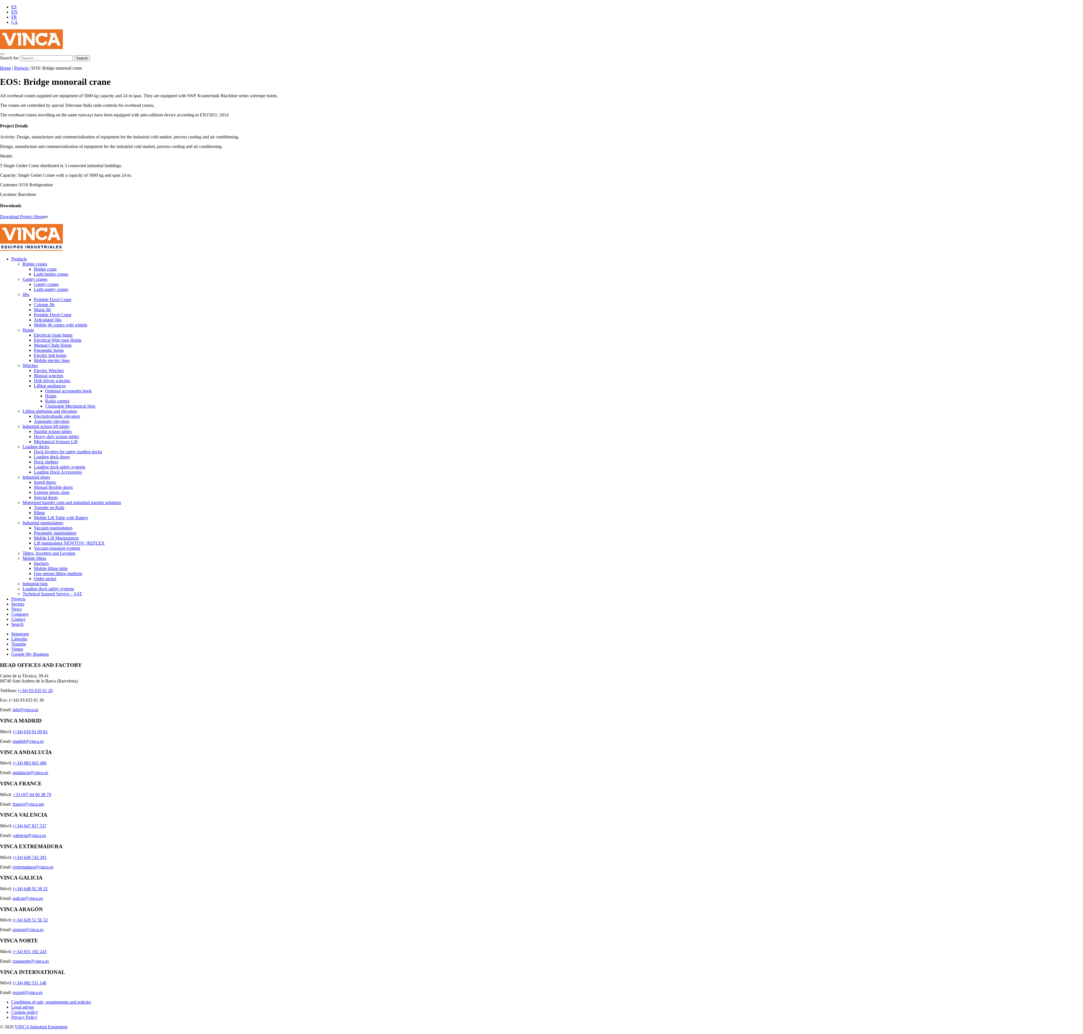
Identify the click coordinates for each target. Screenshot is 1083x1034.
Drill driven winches (52, 380)
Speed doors (45, 482)
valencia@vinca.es (29, 835)
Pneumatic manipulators (55, 533)
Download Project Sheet (21, 216)
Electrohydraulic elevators (57, 416)
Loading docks (36, 446)
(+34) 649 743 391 (30, 857)
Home (5, 68)
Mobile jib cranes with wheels (60, 324)
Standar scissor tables (53, 431)
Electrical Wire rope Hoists (58, 340)
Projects (21, 68)
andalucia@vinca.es (30, 772)
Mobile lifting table (51, 568)
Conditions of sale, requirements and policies (51, 1002)
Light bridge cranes (51, 274)
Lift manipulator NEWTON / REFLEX (69, 543)
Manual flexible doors (53, 487)
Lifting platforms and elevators (50, 411)
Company (20, 614)
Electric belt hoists (50, 355)
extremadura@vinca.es (33, 867)
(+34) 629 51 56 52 (30, 920)
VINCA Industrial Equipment (41, 1026)
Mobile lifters (34, 558)
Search (17, 624)
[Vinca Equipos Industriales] (31, 47)
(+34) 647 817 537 (30, 825)
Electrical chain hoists (53, 335)
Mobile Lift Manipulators (56, 538)
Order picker (45, 578)
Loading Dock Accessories (58, 472)
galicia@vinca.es (28, 898)
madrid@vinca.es (28, 741)
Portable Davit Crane (52, 299)
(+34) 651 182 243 (30, 951)
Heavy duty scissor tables (56, 436)
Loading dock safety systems (59, 467)
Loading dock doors (52, 456)
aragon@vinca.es (28, 929)
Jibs (26, 294)
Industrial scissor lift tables (46, 426)
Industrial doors (36, 477)
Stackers (41, 563)
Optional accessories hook (68, 390)
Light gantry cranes (51, 289)
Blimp (39, 512)
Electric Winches (49, 370)
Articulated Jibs (47, 319)
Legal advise (22, 1007)
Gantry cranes (35, 279)
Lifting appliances (50, 385)
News (16, 609)
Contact (18, 619)
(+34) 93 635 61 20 (35, 690)
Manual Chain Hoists (53, 345)
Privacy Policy (24, 1017)
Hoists (28, 330)
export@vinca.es (28, 992)
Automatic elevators (51, 421)
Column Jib (44, 304)
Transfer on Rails (49, 507)
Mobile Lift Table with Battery (61, 517)
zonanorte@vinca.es (31, 961)
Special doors (46, 497)
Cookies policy (24, 1012)
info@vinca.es (25, 709)
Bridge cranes (35, 264)
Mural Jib (42, 309)
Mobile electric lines (52, 360)
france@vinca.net (28, 804)
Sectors (17, 604)
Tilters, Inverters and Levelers (49, 553)
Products (19, 259)
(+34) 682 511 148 (29, 982)
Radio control (57, 401)
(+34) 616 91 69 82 (30, 731)
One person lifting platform (58, 573)
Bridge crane (45, 269)
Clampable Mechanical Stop (70, 406)
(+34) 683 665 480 (30, 763)
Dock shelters (46, 461)
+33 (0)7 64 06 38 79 (32, 794)
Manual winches (48, 375)
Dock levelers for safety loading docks (68, 451)
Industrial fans (35, 583)
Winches (30, 365)
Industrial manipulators (43, 522)
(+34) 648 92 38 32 (30, 888)
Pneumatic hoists (49, 350)
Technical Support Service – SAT (52, 593)
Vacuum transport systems (57, 548)
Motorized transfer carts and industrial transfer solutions (72, 502)
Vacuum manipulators (53, 527)
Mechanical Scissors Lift (56, 441)
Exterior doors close (51, 492)
